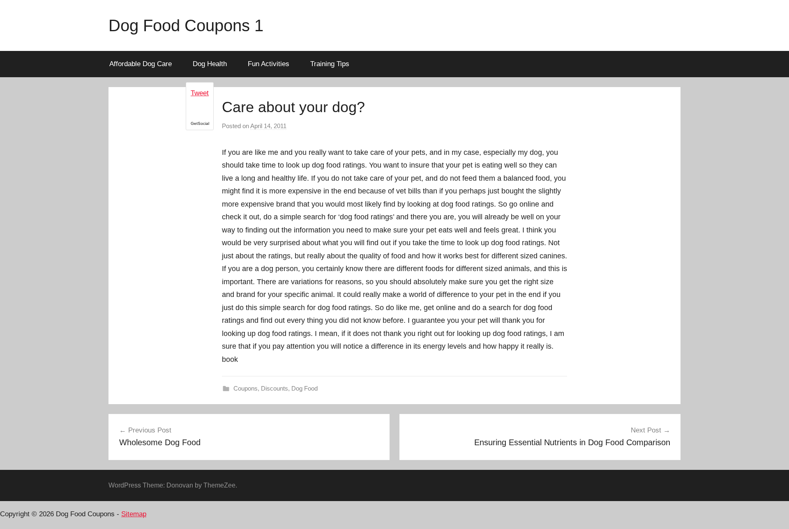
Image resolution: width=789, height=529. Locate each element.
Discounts (274, 388)
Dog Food (304, 388)
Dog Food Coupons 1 (185, 25)
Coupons (245, 388)
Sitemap (133, 514)
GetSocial (200, 123)
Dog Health (210, 64)
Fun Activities (268, 64)
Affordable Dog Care (140, 64)
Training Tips (329, 64)
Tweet (200, 93)
